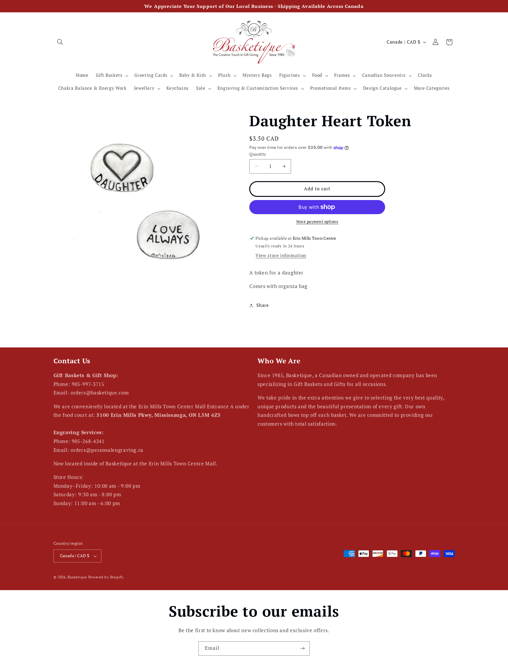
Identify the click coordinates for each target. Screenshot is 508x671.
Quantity (257, 154)
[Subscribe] (302, 648)
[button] (60, 42)
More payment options (317, 221)
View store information (280, 255)
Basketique (77, 577)
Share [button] (262, 305)
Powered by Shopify (105, 577)
